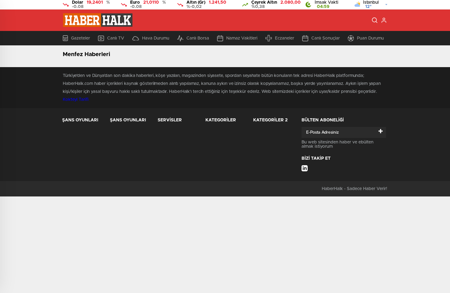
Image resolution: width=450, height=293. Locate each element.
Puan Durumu (370, 38)
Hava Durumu (155, 38)
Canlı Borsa (197, 38)
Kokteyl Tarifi (75, 99)
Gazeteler (80, 38)
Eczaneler (284, 38)
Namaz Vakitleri (241, 38)
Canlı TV (115, 38)
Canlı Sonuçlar (325, 38)
